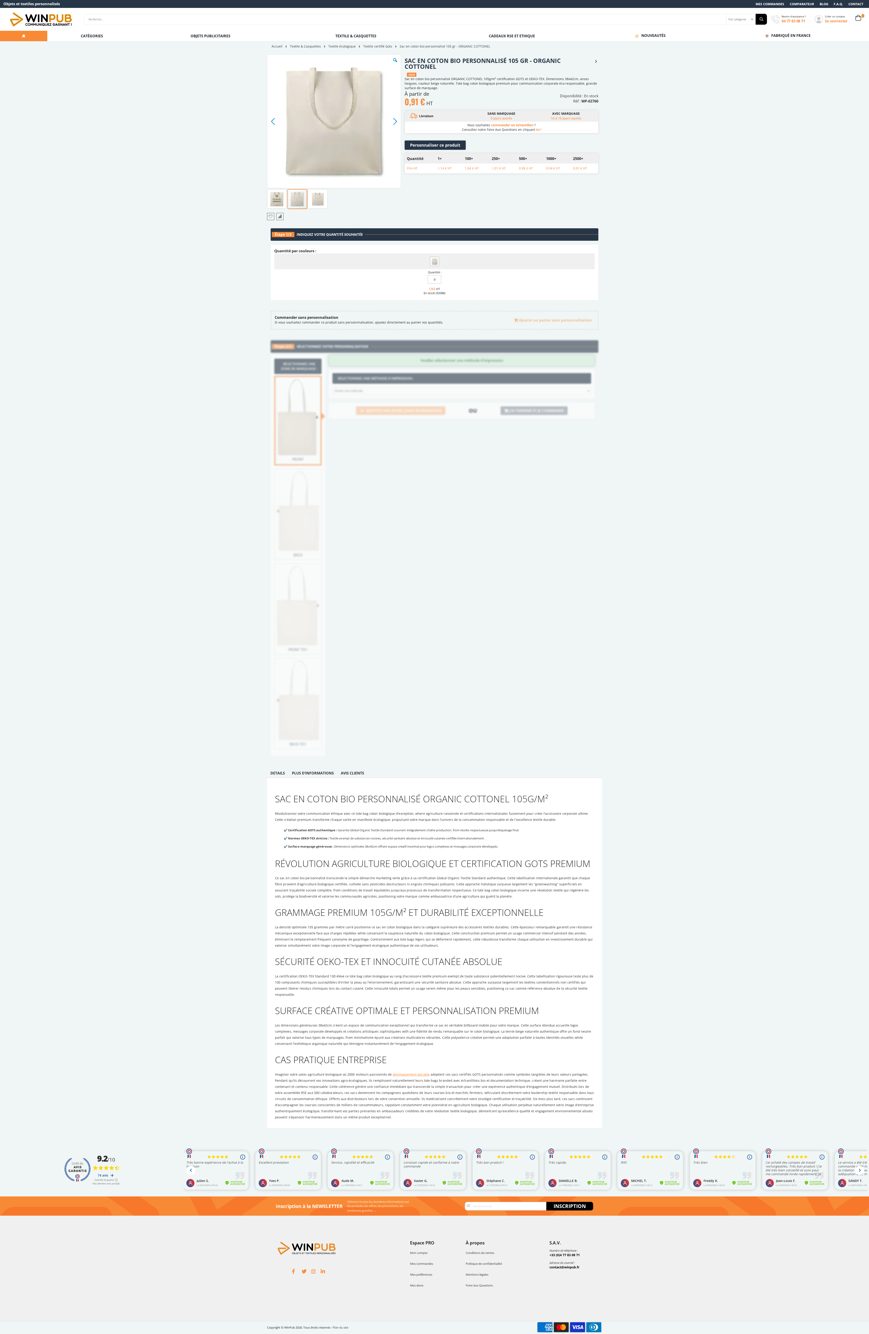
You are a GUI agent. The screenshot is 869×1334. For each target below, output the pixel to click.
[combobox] (425, 19)
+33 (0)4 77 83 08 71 (564, 1255)
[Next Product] (595, 61)
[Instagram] (316, 1272)
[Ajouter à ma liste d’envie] (270, 216)
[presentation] (277, 774)
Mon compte (418, 1253)
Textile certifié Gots (377, 46)
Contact (855, 4)
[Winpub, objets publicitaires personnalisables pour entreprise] (41, 19)
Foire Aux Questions (479, 1285)
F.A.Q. (838, 4)
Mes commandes (770, 4)
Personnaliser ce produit (435, 145)
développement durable (411, 1074)
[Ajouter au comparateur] (280, 216)
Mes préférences (421, 1274)
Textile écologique (342, 46)
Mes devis (416, 1285)
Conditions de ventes (480, 1253)
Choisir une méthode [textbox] (348, 391)
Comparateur (802, 4)
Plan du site (340, 1327)
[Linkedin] (325, 1272)
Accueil (277, 46)
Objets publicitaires (210, 35)
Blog (824, 4)
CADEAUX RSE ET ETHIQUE (512, 35)
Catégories (92, 35)
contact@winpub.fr (564, 1267)
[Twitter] (306, 1272)
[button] (395, 64)
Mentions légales (477, 1274)
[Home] (23, 36)
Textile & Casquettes (355, 35)
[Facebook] (297, 1272)
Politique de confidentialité (484, 1264)
